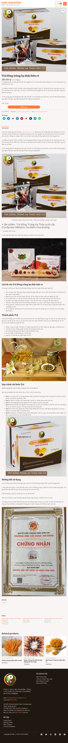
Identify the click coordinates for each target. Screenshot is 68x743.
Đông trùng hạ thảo (42, 111)
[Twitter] (46, 734)
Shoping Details (8, 722)
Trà (18, 111)
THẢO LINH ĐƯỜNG (11, 3)
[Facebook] (41, 734)
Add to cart (23, 107)
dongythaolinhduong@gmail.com (16, 698)
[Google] (51, 734)
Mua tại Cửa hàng (41, 683)
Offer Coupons (7, 724)
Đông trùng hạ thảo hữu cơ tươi (53, 618)
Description (5, 128)
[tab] (5, 128)
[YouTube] (64, 734)
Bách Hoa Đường (41, 677)
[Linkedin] (55, 734)
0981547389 (13, 700)
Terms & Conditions (9, 726)
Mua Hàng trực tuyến (42, 681)
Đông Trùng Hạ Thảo (24, 111)
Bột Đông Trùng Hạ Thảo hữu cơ (32, 618)
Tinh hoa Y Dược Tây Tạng (44, 679)
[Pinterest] (60, 734)
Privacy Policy (7, 720)
